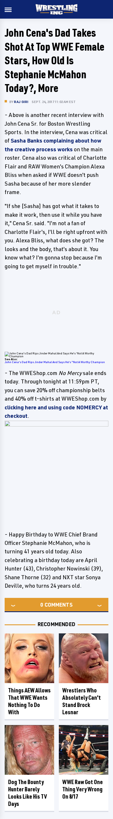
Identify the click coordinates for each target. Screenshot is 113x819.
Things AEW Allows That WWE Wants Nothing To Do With (29, 701)
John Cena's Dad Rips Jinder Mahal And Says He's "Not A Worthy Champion (55, 362)
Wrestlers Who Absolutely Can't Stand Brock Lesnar (81, 701)
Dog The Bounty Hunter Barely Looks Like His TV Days (27, 792)
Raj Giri (21, 102)
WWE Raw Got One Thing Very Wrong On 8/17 (82, 789)
